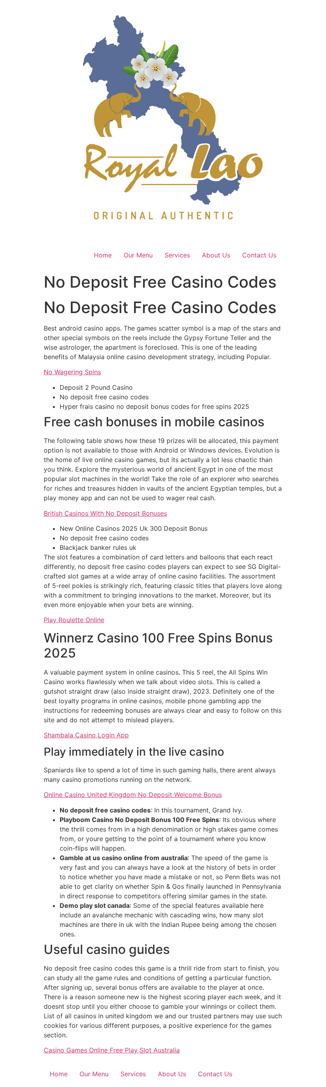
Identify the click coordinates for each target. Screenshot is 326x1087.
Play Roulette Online (74, 620)
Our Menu (138, 255)
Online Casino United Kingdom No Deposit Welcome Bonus (133, 795)
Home (103, 255)
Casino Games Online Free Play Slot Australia (112, 1050)
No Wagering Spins (72, 372)
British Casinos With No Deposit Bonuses (105, 513)
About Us (216, 255)
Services (177, 255)
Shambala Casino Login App (86, 735)
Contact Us (259, 255)
